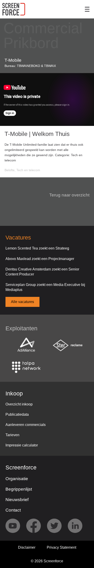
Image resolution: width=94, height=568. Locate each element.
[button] (66, 195)
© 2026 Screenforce (47, 561)
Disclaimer (26, 547)
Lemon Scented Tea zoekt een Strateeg (37, 248)
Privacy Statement (61, 547)
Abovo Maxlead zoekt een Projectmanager (39, 259)
